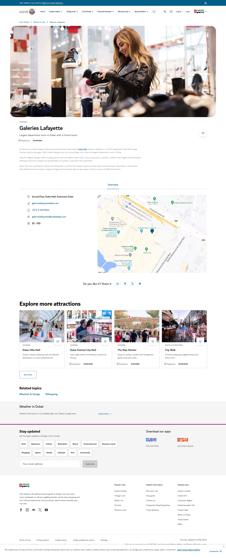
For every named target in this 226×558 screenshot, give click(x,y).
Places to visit (39, 22)
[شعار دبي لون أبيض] (24, 486)
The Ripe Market (127, 350)
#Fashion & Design (29, 394)
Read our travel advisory (52, 3)
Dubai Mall (82, 149)
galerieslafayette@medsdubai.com (49, 217)
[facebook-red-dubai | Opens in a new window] (125, 284)
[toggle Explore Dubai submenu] (61, 11)
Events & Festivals (104, 11)
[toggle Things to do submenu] (77, 11)
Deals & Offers (140, 11)
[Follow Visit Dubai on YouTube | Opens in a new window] (46, 509)
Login (188, 11)
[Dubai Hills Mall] (41, 326)
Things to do (71, 11)
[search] (165, 11)
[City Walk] (184, 326)
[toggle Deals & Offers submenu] (147, 11)
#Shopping (52, 394)
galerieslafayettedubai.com (45, 203)
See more (28, 374)
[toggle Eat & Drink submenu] (92, 11)
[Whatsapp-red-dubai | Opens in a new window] (118, 284)
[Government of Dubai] (27, 11)
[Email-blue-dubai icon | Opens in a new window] (140, 284)
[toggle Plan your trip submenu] (129, 11)
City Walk (170, 350)
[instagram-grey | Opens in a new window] (27, 509)
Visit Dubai (24, 22)
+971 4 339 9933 (40, 210)
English (178, 11)
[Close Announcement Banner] (205, 2)
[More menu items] (154, 11)
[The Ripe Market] (136, 326)
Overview (113, 185)
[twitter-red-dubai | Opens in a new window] (132, 284)
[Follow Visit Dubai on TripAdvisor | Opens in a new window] (33, 509)
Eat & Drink (86, 11)
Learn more (104, 413)
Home (43, 11)
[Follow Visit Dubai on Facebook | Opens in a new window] (21, 509)
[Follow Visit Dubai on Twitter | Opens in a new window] (40, 509)
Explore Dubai (54, 11)
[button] (216, 551)
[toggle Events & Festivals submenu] (113, 11)
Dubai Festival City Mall (83, 350)
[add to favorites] (203, 133)
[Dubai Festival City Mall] (89, 326)
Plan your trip (123, 11)
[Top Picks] (171, 11)
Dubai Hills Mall (31, 350)
